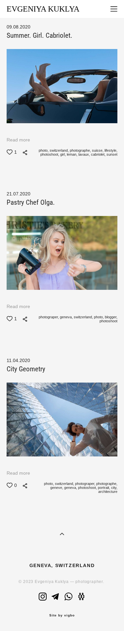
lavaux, (83, 154)
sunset (111, 154)
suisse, (97, 150)
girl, (62, 154)
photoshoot (108, 321)
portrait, (103, 488)
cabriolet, (97, 154)
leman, (71, 154)
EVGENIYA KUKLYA (43, 9)
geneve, (56, 488)
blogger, (110, 317)
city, (113, 488)
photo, (43, 150)
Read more (18, 139)
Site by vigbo (62, 615)
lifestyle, (110, 150)
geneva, (66, 317)
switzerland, (59, 150)
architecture (107, 492)
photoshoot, (49, 154)
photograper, (48, 317)
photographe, (80, 150)
